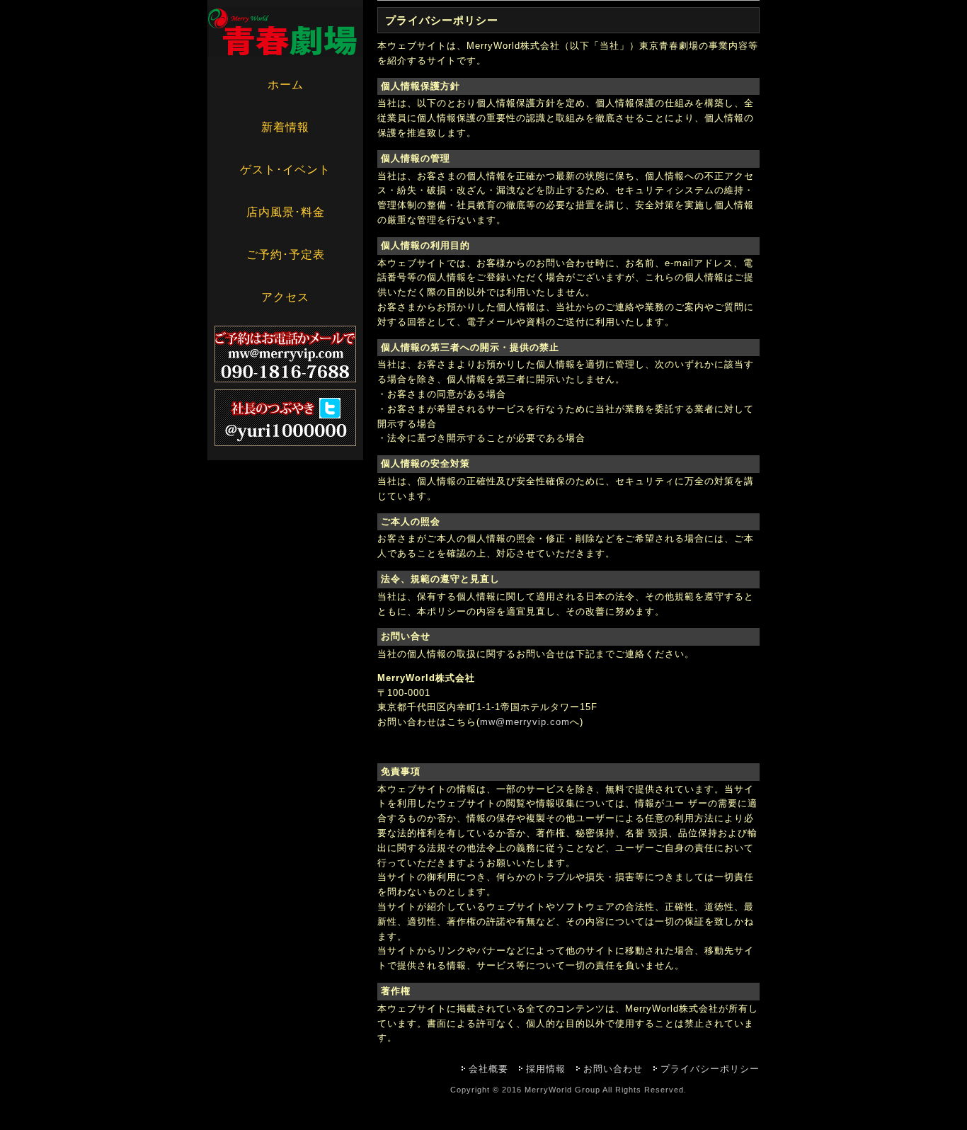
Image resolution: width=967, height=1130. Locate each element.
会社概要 (488, 1068)
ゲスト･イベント (285, 170)
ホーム (286, 85)
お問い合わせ (613, 1068)
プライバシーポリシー (710, 1068)
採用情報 (546, 1068)
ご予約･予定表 (285, 255)
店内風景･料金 (285, 212)
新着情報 (285, 127)
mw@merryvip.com (525, 722)
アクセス (285, 297)
